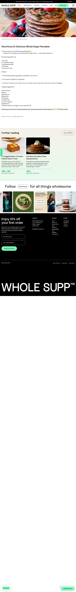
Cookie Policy (72, 263)
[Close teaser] (60, 586)
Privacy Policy (64, 263)
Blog (4, 39)
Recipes (7, 39)
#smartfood (13, 109)
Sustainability (55, 229)
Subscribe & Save (55, 225)
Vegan (10, 39)
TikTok (65, 224)
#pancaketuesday (36, 109)
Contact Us (55, 234)
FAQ (51, 5)
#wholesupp (5, 109)
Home (2, 39)
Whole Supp (4, 262)
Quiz (56, 5)
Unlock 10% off (9, 248)
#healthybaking (47, 109)
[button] (68, 589)
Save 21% (63, 5)
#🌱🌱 (54, 109)
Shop (19, 5)
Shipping (54, 232)
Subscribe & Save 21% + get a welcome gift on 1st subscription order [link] (34, 1)
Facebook (66, 222)
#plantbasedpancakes (24, 109)
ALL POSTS (68, 133)
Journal (44, 5)
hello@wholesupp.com (38, 229)
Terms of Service (56, 263)
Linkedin (66, 226)
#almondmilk (64, 109)
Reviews (36, 5)
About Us (54, 222)
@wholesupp (23, 186)
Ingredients (28, 5)
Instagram (66, 221)
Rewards (54, 227)
